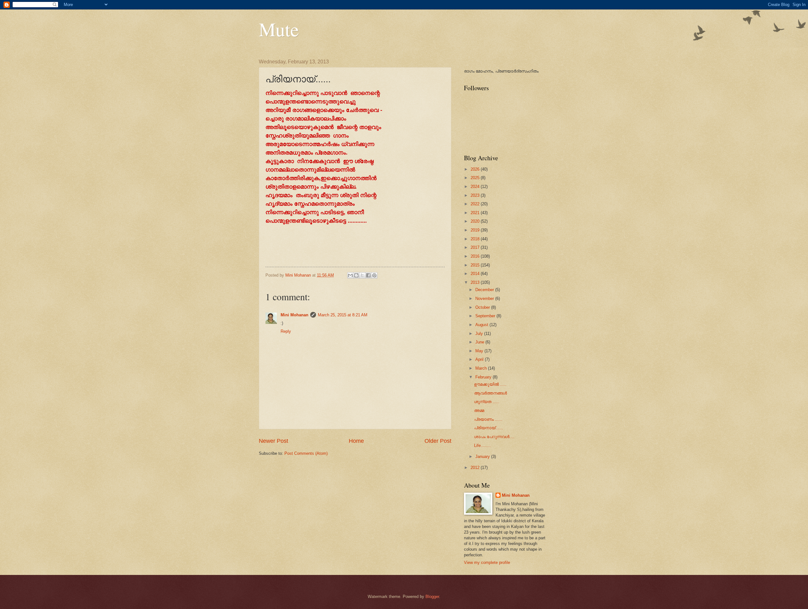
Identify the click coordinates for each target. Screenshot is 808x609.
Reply (286, 331)
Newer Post (273, 441)
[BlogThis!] (356, 275)
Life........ (482, 445)
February (484, 377)
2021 (476, 212)
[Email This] (350, 275)
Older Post (438, 441)
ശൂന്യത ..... (486, 401)
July (479, 333)
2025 (476, 177)
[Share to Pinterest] (374, 275)
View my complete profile (487, 562)
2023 (476, 195)
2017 (476, 247)
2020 (476, 221)
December (485, 289)
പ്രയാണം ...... (488, 419)
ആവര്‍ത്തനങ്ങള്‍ (490, 393)
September (485, 315)
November (485, 298)
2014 (476, 273)
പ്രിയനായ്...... (488, 427)
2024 (476, 186)
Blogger (432, 596)
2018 (476, 239)
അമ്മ (479, 410)
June (480, 342)
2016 (476, 256)
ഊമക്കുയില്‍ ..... (490, 384)
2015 (476, 265)
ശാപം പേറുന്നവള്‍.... (494, 436)
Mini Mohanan (294, 315)
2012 (476, 467)
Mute (279, 29)
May (479, 350)
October (483, 307)
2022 (476, 204)
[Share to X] (362, 275)
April (480, 359)
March (481, 368)
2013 (476, 282)
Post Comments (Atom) (306, 453)
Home (356, 441)
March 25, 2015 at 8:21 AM (342, 315)
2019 (476, 230)
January (483, 456)
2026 (476, 169)
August (482, 324)
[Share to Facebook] (368, 275)
